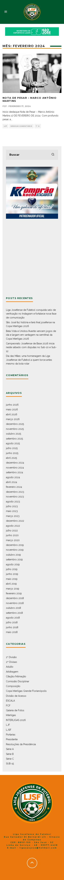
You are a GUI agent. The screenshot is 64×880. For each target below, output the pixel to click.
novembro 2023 (15, 496)
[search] (53, 155)
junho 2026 (12, 404)
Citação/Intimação (16, 676)
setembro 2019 (14, 559)
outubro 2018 (13, 608)
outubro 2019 (13, 554)
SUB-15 (10, 763)
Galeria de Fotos (15, 710)
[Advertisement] (32, 257)
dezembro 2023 (15, 491)
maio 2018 (12, 632)
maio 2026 (12, 409)
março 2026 (13, 419)
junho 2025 (12, 453)
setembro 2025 (14, 438)
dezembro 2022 (15, 520)
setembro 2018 (14, 612)
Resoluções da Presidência (21, 744)
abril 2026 (11, 414)
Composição (13, 686)
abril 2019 (11, 583)
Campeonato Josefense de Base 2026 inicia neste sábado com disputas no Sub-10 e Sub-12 (31, 347)
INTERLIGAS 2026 (16, 720)
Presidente (12, 739)
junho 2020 (12, 535)
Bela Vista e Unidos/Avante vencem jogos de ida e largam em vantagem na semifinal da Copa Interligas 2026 (31, 335)
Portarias (10, 734)
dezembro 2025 (15, 424)
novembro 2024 (15, 467)
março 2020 (13, 540)
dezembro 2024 (15, 462)
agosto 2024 (13, 477)
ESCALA (10, 700)
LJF (5, 126)
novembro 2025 (15, 429)
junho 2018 (12, 627)
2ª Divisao (11, 662)
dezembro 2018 (15, 598)
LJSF (8, 729)
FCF (8, 705)
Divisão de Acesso (16, 696)
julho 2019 (11, 569)
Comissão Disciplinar (17, 681)
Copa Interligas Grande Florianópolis (26, 691)
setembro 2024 (14, 472)
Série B (10, 754)
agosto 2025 (13, 443)
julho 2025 (12, 448)
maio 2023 (12, 511)
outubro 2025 (13, 433)
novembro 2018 (15, 603)
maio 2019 (11, 579)
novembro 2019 (15, 549)
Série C (10, 758)
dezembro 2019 (15, 545)
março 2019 (12, 588)
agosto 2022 (13, 525)
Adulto (9, 666)
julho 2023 (12, 506)
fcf (5, 106)
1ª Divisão (11, 657)
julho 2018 (12, 622)
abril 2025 (11, 458)
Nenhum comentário (21, 126)
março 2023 (12, 516)
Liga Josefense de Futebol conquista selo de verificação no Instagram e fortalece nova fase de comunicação (31, 314)
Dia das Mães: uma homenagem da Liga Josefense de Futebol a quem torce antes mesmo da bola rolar (29, 360)
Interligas (11, 715)
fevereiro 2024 (14, 487)
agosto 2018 (13, 617)
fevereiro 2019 (14, 593)
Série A (10, 749)
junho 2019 (12, 574)
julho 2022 (12, 530)
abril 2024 (11, 482)
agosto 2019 (13, 564)
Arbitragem (12, 671)
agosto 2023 (13, 501)
